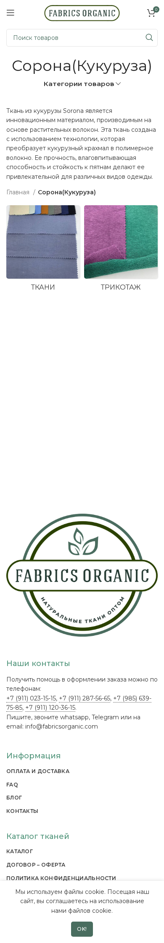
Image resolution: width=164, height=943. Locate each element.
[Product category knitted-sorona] (121, 250)
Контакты (22, 811)
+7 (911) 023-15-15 (31, 698)
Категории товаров (78, 84)
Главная (18, 192)
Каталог (19, 851)
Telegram (105, 717)
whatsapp (74, 717)
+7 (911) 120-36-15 (50, 707)
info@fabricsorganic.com (61, 726)
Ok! (82, 929)
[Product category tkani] (43, 250)
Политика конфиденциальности (61, 878)
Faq (12, 784)
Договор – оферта (36, 865)
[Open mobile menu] (10, 12)
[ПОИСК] (149, 38)
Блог (14, 797)
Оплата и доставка (37, 771)
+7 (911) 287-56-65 (84, 698)
